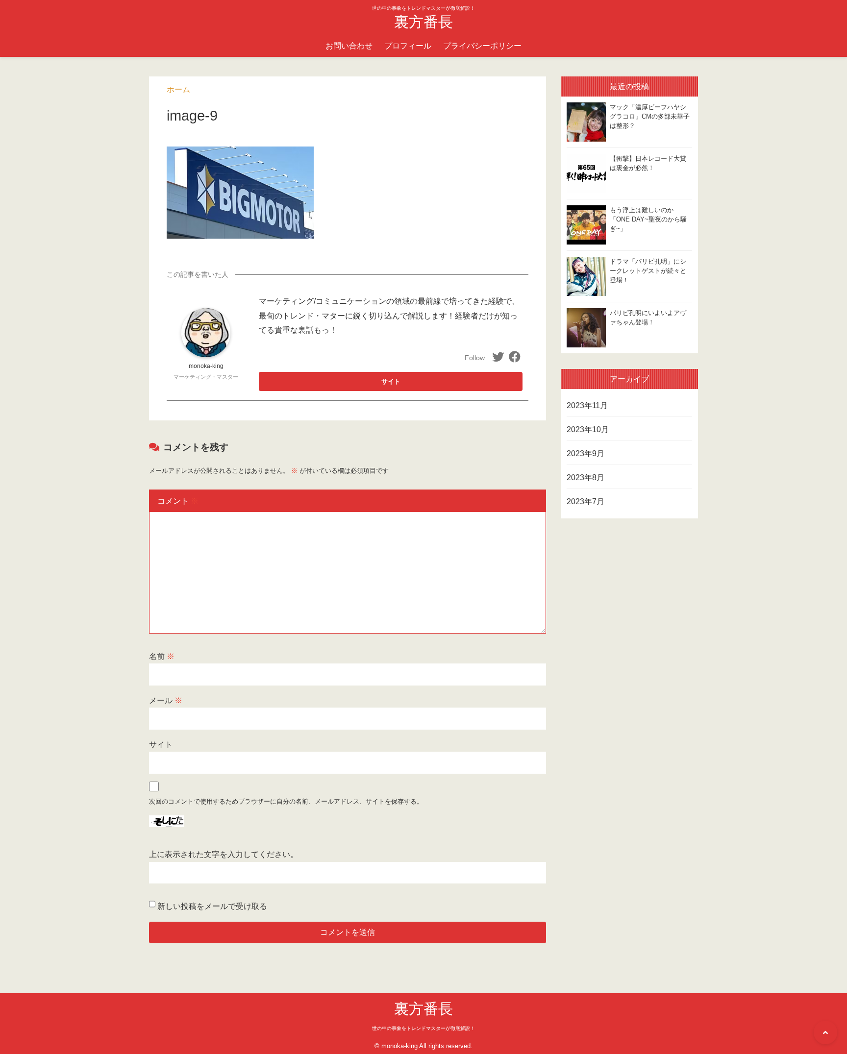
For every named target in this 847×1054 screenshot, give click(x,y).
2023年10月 (588, 429)
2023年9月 (585, 453)
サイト (161, 744)
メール (165, 700)
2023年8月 (585, 477)
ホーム (178, 89)
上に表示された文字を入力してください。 (223, 854)
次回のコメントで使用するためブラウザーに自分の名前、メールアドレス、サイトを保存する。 (286, 801)
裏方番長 (423, 22)
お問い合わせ (349, 46)
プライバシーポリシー (482, 46)
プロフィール (407, 46)
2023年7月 (585, 501)
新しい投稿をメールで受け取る (212, 906)
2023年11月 (587, 405)
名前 (161, 656)
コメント (178, 501)
